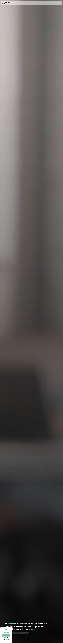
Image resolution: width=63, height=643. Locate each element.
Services (41, 2)
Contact (59, 2)
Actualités (47, 2)
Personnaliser (6, 639)
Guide (51, 2)
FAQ (55, 2)
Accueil (37, 2)
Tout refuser (6, 637)
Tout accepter (6, 635)
